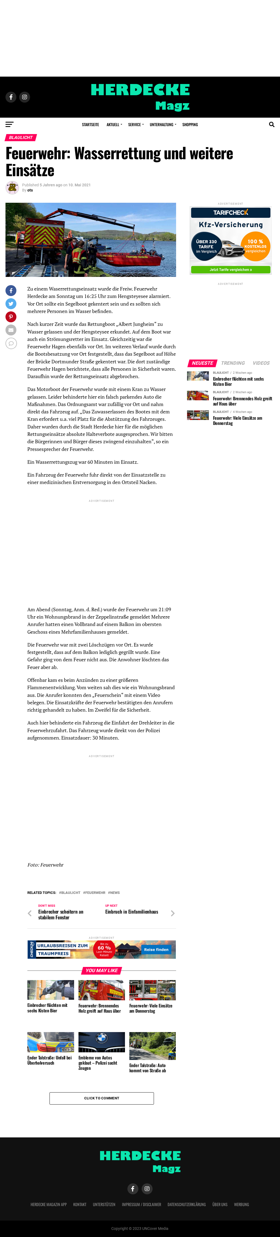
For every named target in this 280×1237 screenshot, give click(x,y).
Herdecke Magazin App (49, 1204)
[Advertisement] (140, 38)
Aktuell (113, 124)
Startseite (90, 124)
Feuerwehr (95, 893)
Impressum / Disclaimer (141, 1204)
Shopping (190, 124)
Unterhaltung (161, 124)
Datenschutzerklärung (187, 1204)
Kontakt (79, 1204)
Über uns (220, 1204)
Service (134, 124)
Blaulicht (70, 893)
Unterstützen (104, 1204)
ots (30, 190)
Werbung (241, 1204)
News (115, 893)
